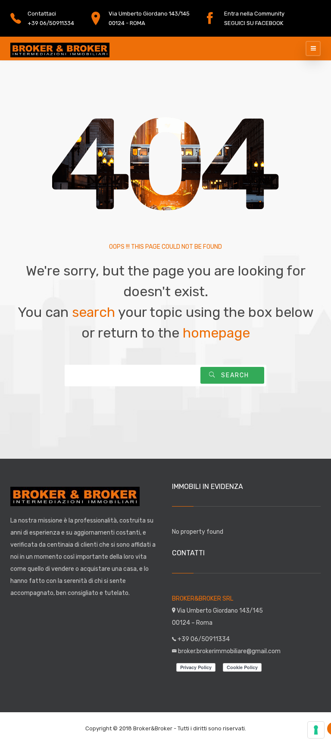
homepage (216, 333)
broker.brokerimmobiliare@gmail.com (229, 651)
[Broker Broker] (59, 48)
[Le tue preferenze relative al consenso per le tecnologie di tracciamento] (316, 730)
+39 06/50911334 (51, 23)
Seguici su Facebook (253, 23)
